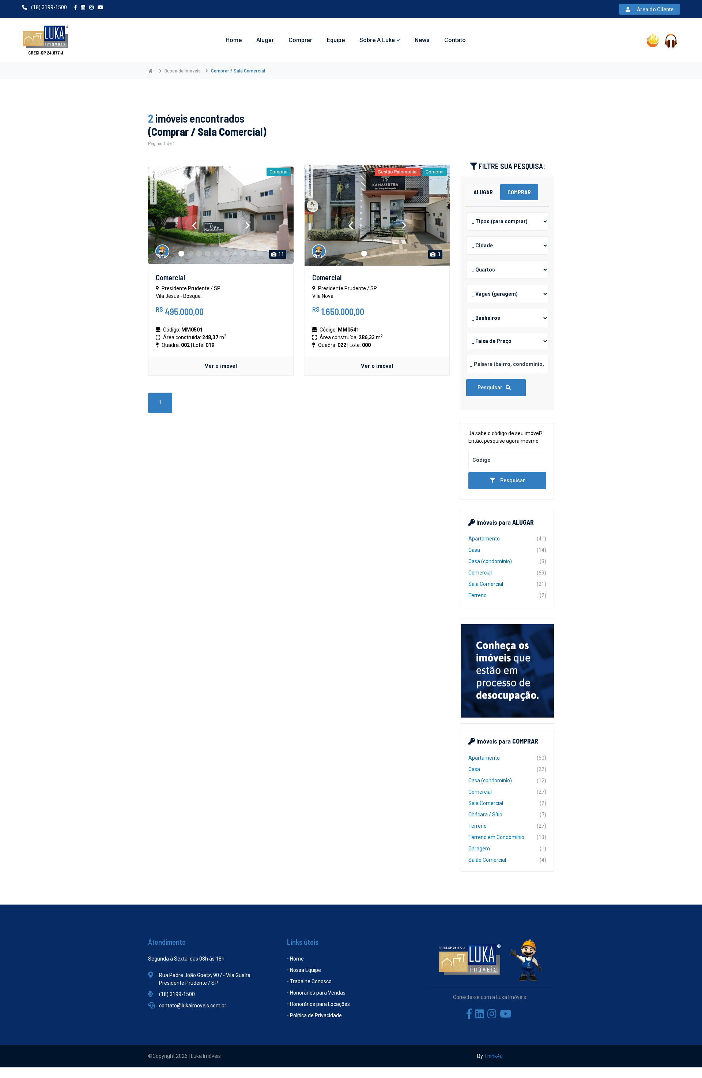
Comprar (300, 40)
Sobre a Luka (377, 40)
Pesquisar (492, 387)
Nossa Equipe (305, 970)
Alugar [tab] (483, 191)
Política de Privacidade (316, 1015)
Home (234, 40)
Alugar (265, 40)
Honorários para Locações (320, 1004)
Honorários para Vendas (318, 993)
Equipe (336, 40)
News (422, 40)
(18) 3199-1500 (48, 7)
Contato (455, 40)
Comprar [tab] (519, 191)
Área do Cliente (656, 9)
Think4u (493, 1056)
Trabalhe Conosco (311, 981)
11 (280, 254)
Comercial (170, 277)
